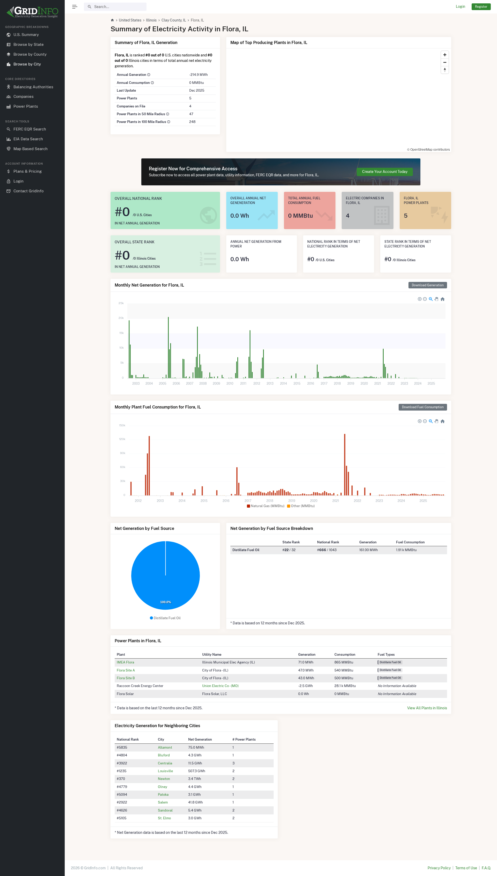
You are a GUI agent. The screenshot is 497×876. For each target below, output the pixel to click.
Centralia (165, 763)
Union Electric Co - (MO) (220, 686)
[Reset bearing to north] (445, 70)
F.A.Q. (486, 868)
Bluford (164, 755)
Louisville (165, 771)
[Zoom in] (445, 55)
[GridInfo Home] (112, 20)
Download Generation (428, 285)
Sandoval (165, 810)
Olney (162, 787)
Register (481, 7)
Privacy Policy (439, 868)
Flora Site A (126, 670)
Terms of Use (466, 868)
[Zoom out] (445, 62)
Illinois (151, 20)
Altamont (165, 747)
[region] (32, 446)
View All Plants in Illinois (427, 708)
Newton (164, 779)
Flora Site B (126, 678)
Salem (163, 802)
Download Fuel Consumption (423, 407)
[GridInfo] (32, 12)
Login (460, 6)
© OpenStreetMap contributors (428, 149)
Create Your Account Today (384, 172)
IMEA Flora (125, 662)
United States (130, 20)
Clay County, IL (174, 20)
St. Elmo (164, 818)
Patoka (163, 794)
